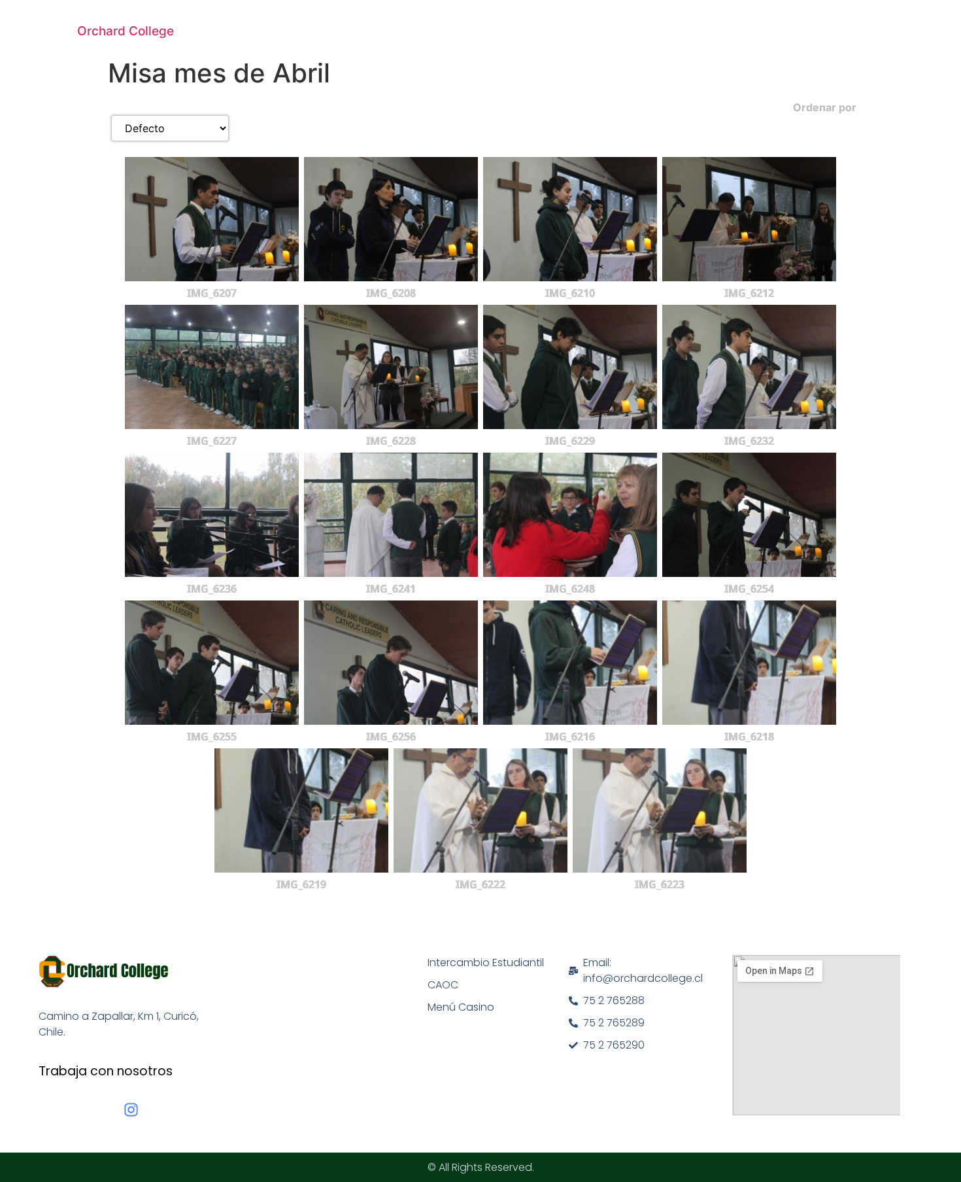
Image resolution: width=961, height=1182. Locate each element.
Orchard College (125, 31)
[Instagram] (131, 1109)
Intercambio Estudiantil (486, 962)
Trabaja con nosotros (106, 1071)
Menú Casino (461, 1007)
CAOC (443, 984)
